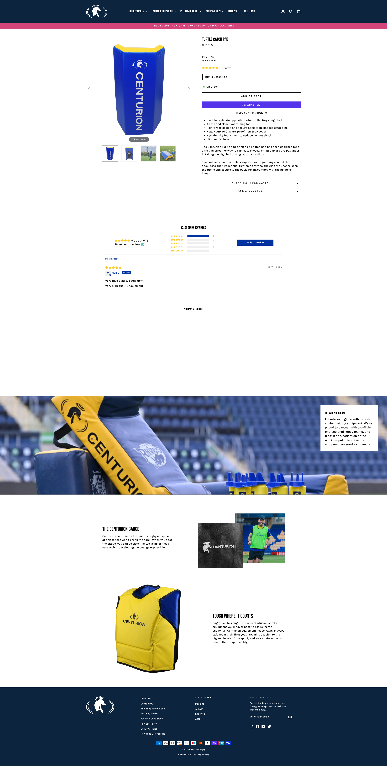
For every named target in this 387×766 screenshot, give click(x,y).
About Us (146, 698)
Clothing (249, 11)
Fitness (232, 11)
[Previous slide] (89, 89)
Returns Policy (149, 713)
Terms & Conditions (152, 718)
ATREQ (199, 708)
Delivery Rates (149, 728)
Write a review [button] (255, 242)
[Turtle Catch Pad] (110, 153)
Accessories (213, 11)
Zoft (197, 718)
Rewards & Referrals (153, 733)
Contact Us (147, 703)
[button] (210, 68)
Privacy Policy (149, 723)
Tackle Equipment (162, 11)
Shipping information (251, 183)
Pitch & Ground (189, 11)
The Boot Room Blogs (153, 708)
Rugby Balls (137, 11)
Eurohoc (200, 713)
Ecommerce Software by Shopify (193, 754)
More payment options (251, 112)
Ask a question (251, 190)
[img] (113, 267)
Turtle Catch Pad (216, 76)
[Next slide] (189, 89)
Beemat (199, 703)
